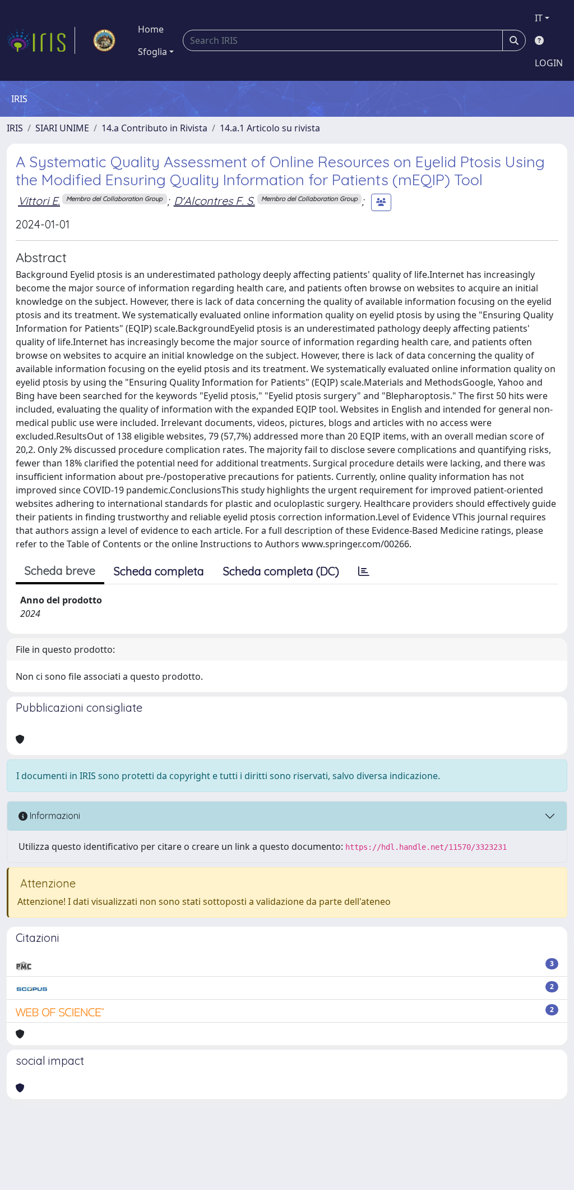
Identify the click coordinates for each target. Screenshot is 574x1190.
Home (151, 29)
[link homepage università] (104, 40)
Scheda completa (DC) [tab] (281, 571)
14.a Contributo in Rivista (154, 128)
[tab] (364, 571)
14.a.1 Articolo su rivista (270, 128)
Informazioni (53, 815)
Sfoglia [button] (152, 51)
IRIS (15, 128)
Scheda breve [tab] (60, 571)
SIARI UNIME (62, 128)
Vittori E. (39, 201)
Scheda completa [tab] (159, 571)
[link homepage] (41, 40)
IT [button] (539, 18)
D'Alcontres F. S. (214, 201)
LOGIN (549, 63)
